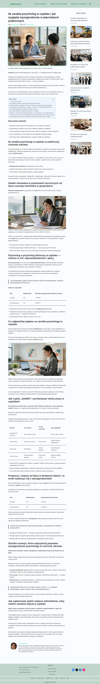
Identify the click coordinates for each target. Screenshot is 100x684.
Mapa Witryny (62, 678)
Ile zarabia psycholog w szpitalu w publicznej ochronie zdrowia (25, 103)
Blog (68, 678)
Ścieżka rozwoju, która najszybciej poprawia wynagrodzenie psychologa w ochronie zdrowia (32, 114)
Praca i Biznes (40, 4)
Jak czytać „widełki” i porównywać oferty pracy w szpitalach (24, 111)
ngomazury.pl (48, 682)
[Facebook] (73, 670)
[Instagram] (84, 670)
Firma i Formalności (58, 4)
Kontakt (56, 678)
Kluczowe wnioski (17, 101)
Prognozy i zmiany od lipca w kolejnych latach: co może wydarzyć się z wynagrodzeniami (31, 112)
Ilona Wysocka (14, 24)
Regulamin (33, 678)
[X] (76, 670)
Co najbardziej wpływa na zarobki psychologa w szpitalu (23, 109)
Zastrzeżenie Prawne (49, 678)
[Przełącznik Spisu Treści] (52, 99)
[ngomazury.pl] (15, 3)
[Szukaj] (90, 4)
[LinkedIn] (80, 670)
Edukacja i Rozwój (78, 4)
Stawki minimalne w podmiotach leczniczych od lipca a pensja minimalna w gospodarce (31, 105)
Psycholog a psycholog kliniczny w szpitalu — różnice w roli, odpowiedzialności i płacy (30, 107)
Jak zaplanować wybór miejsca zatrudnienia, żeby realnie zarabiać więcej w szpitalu (30, 116)
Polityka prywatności (40, 678)
